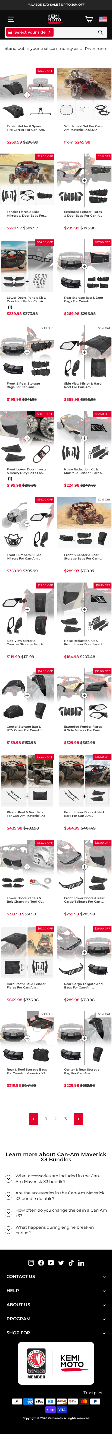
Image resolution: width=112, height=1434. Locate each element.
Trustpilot (93, 1392)
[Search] (101, 32)
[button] (7, 135)
